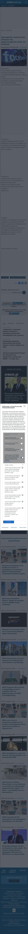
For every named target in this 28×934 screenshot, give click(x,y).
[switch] (22, 438)
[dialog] (14, 467)
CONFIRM (8, 521)
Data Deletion (5, 527)
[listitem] (14, 434)
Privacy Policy (22, 527)
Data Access (14, 527)
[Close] (24, 406)
